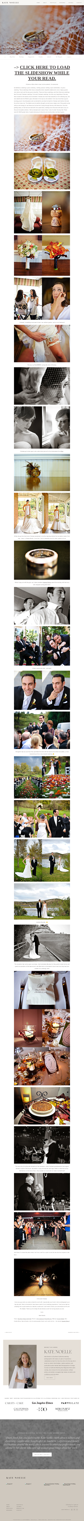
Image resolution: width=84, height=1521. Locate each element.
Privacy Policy (34, 1519)
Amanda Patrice (47, 582)
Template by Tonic (52, 1519)
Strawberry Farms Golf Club (24, 1319)
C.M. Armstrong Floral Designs (44, 1319)
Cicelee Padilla (60, 1319)
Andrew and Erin (73, 1332)
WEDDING (6, 42)
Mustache (9, 1332)
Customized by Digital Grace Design (63, 1519)
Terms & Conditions (42, 1519)
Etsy (62, 451)
